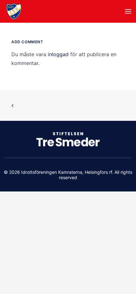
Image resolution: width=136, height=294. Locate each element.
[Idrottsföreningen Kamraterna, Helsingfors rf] (14, 11)
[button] (128, 11)
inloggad (58, 54)
